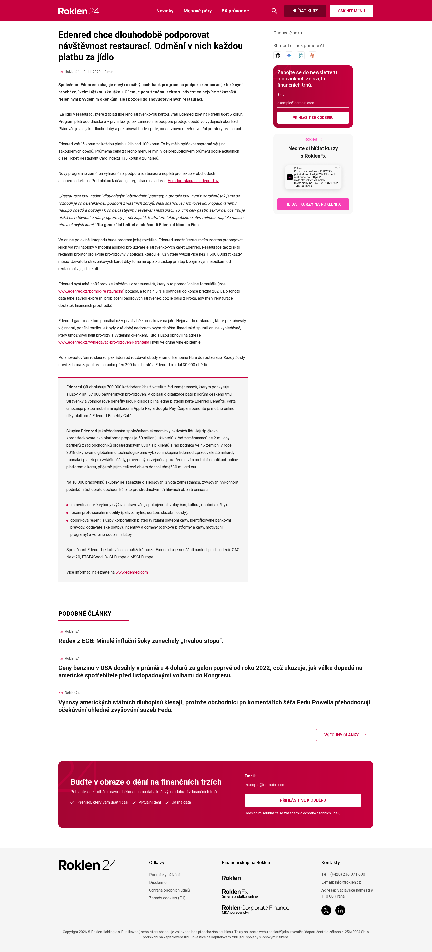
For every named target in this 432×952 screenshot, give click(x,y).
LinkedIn (341, 910)
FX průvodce (235, 11)
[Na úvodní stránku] (78, 11)
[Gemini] (289, 55)
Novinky (165, 11)
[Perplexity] (301, 55)
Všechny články (341, 735)
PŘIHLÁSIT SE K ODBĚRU (313, 118)
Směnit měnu (351, 11)
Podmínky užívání (164, 874)
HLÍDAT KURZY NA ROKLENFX (313, 204)
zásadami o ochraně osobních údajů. (312, 813)
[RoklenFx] (240, 893)
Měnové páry (198, 11)
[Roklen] (231, 877)
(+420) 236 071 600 (347, 874)
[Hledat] (275, 11)
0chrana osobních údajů (169, 890)
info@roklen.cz (348, 882)
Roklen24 (72, 72)
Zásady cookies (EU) (167, 898)
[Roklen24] (61, 71)
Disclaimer (158, 882)
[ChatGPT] (277, 55)
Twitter (327, 910)
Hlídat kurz (305, 10)
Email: (283, 95)
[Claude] (312, 55)
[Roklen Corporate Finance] (255, 909)
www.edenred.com (132, 572)
